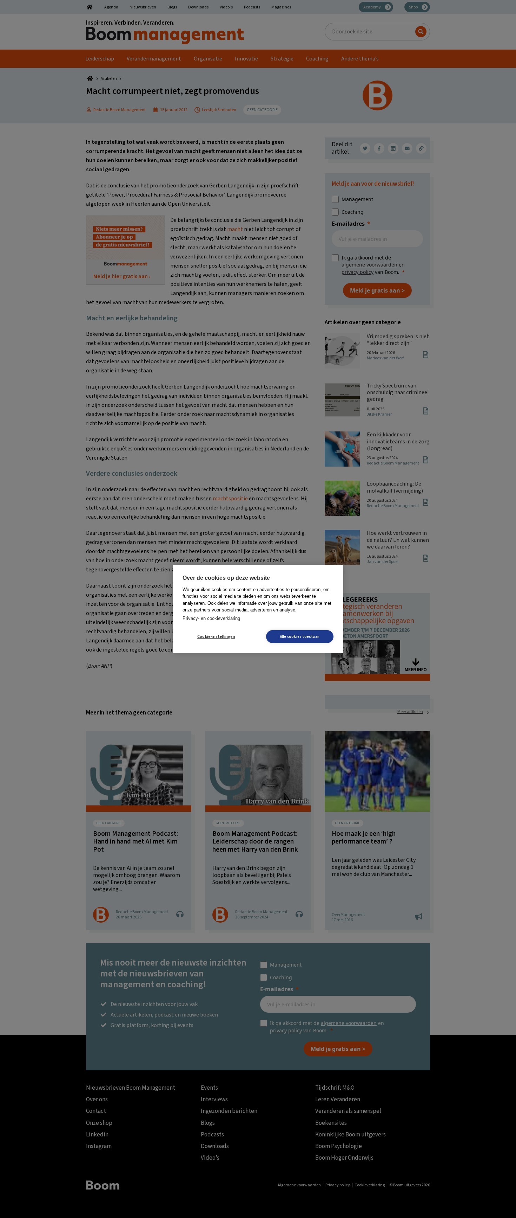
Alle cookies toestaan (299, 636)
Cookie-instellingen (216, 637)
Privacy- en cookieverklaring (211, 618)
